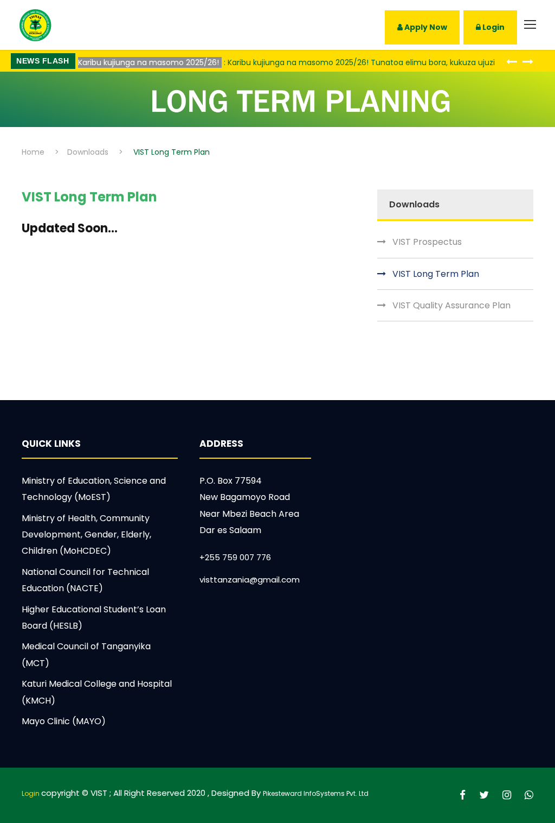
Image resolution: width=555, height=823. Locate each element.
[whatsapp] (529, 795)
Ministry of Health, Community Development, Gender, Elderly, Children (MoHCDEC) (86, 535)
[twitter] (485, 795)
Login (493, 27)
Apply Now (425, 27)
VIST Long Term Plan (435, 274)
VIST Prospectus (427, 242)
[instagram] (508, 795)
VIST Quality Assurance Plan (451, 305)
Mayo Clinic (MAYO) (64, 721)
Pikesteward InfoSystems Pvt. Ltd (316, 793)
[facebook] (464, 795)
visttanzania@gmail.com (249, 579)
